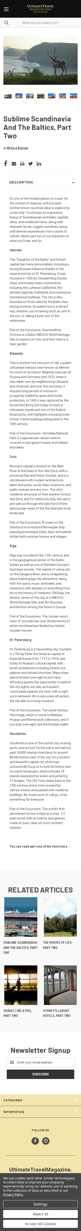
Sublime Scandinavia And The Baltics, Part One (20, 948)
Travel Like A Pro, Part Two (17, 1013)
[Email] (14, 164)
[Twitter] (30, 164)
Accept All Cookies (40, 1223)
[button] (15, 148)
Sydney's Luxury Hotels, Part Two (57, 1013)
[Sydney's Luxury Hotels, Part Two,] (60, 985)
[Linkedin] (39, 164)
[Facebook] (5, 164)
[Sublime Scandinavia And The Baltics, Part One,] (20, 917)
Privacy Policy (13, 1194)
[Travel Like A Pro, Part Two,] (20, 985)
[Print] (22, 164)
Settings (40, 1204)
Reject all (40, 1214)
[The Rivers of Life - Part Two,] (60, 917)
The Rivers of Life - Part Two (58, 945)
